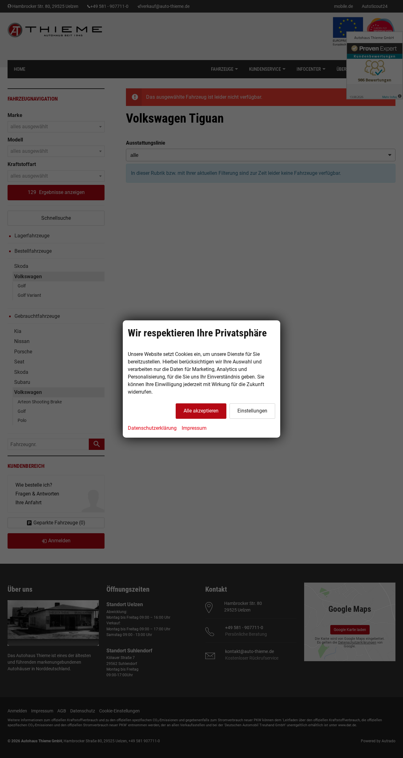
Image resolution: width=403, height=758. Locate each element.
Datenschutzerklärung (152, 428)
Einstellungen (252, 411)
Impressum (194, 428)
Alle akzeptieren (201, 411)
